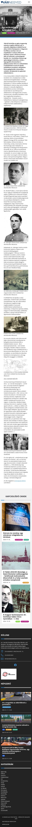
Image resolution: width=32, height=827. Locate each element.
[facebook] (16, 665)
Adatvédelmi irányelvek (9, 821)
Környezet (4, 790)
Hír (3, 729)
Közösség (4, 794)
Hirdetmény (4, 781)
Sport (2, 808)
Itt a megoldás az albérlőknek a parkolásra (14, 704)
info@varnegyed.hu (10, 659)
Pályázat (3, 805)
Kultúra (26, 539)
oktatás (3, 799)
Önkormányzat (6, 707)
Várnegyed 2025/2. (20, 481)
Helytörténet (11, 33)
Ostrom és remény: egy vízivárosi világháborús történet (13, 535)
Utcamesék (4, 810)
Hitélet (3, 784)
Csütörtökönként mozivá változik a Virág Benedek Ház (15, 726)
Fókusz (4, 33)
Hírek (2, 783)
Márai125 (3, 797)
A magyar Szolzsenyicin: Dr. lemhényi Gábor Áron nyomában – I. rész (14, 617)
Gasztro (3, 775)
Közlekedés (4, 792)
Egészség (3, 772)
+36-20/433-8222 (9, 655)
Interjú (3, 786)
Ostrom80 (4, 803)
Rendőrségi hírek (6, 807)
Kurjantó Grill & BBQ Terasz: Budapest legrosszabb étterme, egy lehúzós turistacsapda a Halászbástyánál (15, 750)
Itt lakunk (25, 582)
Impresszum (5, 824)
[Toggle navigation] (29, 2)
